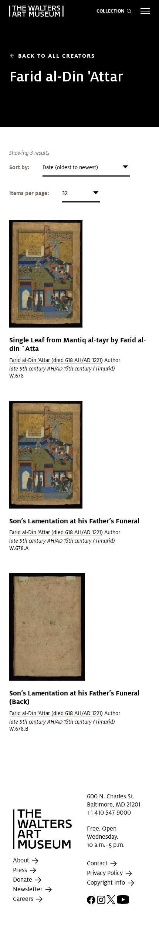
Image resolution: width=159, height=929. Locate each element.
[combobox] (86, 167)
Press (20, 870)
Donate (23, 880)
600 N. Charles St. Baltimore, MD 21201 (114, 800)
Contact (98, 864)
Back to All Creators (52, 55)
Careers (24, 899)
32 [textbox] (64, 193)
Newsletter (28, 889)
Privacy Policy (105, 873)
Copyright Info (106, 883)
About (22, 861)
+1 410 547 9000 (109, 812)
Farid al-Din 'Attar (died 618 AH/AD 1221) (56, 360)
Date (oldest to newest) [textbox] (70, 167)
